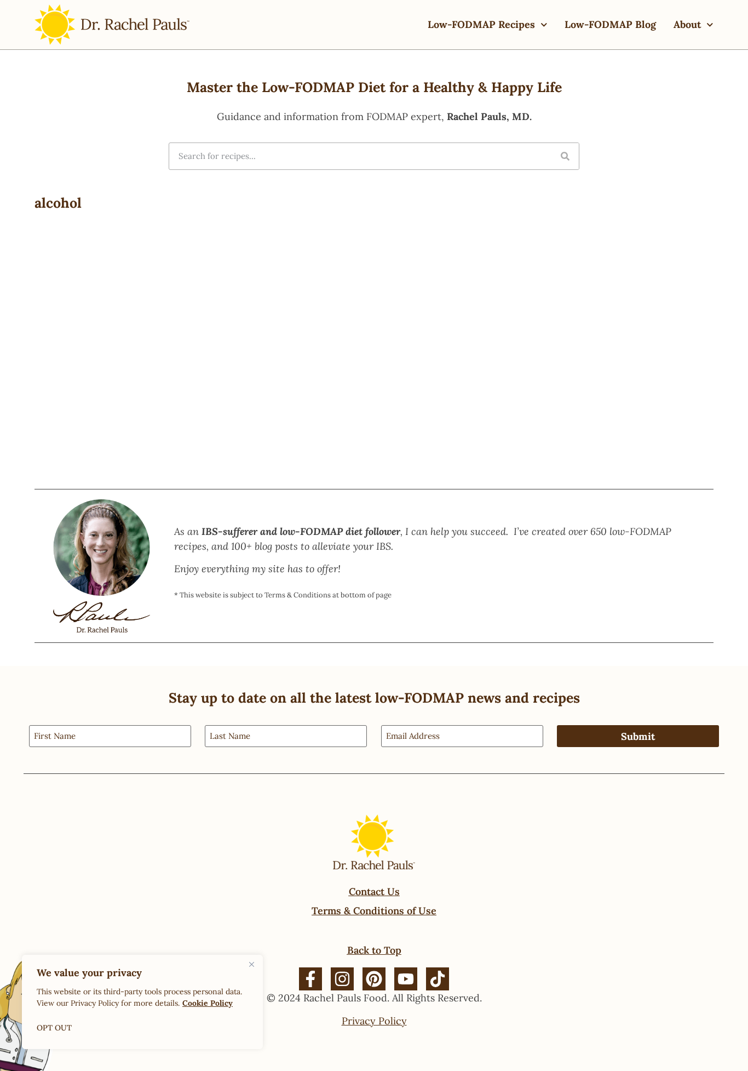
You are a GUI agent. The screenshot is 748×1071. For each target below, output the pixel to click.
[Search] (565, 156)
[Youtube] (405, 978)
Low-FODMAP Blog (610, 24)
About (687, 24)
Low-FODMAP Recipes (481, 24)
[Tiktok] (437, 978)
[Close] (251, 964)
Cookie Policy (207, 1003)
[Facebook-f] (310, 978)
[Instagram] (342, 978)
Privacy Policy (374, 1021)
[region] (142, 1002)
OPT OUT (54, 1028)
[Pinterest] (374, 978)
